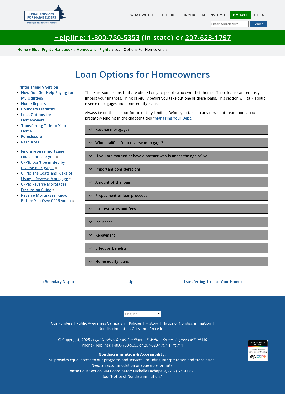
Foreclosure (31, 136)
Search (258, 24)
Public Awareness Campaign (100, 323)
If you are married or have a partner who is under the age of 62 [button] (151, 155)
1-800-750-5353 (125, 345)
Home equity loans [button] (112, 261)
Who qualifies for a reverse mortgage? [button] (129, 142)
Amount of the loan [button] (112, 182)
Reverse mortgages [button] (112, 129)
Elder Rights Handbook (52, 49)
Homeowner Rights (93, 49)
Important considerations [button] (118, 169)
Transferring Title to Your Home (213, 281)
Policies (135, 323)
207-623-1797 (208, 37)
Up (131, 281)
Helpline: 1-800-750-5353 (97, 37)
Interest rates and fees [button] (115, 208)
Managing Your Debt (173, 118)
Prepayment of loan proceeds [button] (121, 195)
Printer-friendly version (37, 87)
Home (22, 49)
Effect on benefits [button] (111, 248)
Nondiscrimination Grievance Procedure (132, 328)
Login (259, 15)
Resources (30, 142)
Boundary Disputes (38, 108)
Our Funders (61, 323)
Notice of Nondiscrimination (186, 323)
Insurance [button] (103, 221)
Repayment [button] (105, 235)
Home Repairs (33, 103)
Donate (240, 15)
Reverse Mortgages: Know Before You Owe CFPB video (46, 198)
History (152, 323)
